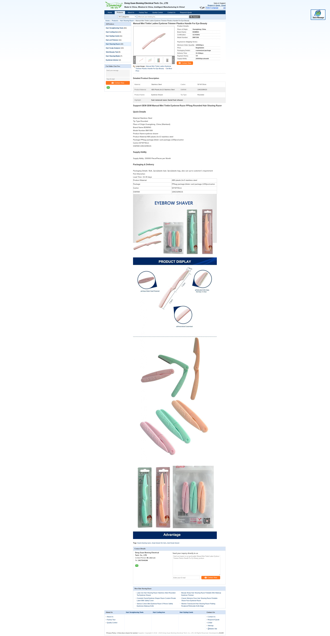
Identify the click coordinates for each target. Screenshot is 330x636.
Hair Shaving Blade (113, 56)
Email (223, 5)
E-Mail (210, 623)
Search (195, 17)
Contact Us (171, 12)
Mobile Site (213, 629)
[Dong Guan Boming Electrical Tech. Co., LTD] (224, 8)
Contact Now (119, 83)
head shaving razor (144, 543)
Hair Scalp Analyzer (113, 48)
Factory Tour (143, 12)
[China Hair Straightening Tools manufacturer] (114, 5)
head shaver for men (159, 543)
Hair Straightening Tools (114, 28)
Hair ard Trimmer (112, 40)
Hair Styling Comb (112, 36)
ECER (221, 633)
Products (120, 12)
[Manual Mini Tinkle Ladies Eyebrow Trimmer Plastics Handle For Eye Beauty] (154, 40)
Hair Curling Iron (112, 32)
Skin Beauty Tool (112, 52)
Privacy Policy (111, 633)
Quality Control (157, 12)
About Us (131, 12)
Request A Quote (214, 5)
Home (110, 12)
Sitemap (210, 626)
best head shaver (173, 543)
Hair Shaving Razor (127, 21)
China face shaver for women (127, 633)
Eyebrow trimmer (112, 60)
